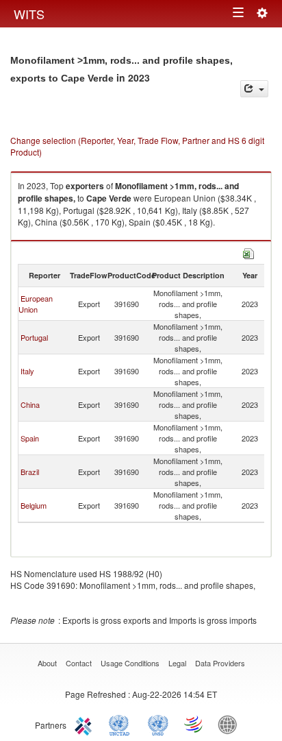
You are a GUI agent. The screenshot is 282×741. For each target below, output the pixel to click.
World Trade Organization (194, 724)
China (30, 404)
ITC (85, 724)
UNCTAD (122, 724)
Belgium (34, 505)
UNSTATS (158, 724)
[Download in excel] (248, 252)
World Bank (230, 724)
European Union (35, 304)
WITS (29, 14)
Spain (30, 438)
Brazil (30, 471)
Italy (27, 370)
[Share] (254, 88)
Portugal (34, 337)
